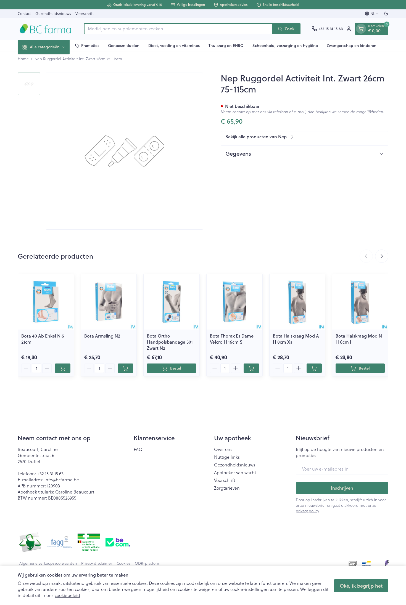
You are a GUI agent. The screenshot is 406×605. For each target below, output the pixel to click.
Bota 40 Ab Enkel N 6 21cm (42, 339)
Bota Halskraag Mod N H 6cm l (359, 339)
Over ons (223, 449)
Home (23, 59)
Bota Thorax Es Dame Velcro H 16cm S (232, 339)
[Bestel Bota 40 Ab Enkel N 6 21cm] (62, 368)
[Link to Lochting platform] (386, 563)
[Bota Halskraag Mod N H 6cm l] (360, 302)
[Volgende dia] (381, 256)
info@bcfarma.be (61, 479)
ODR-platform (147, 563)
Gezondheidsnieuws (53, 13)
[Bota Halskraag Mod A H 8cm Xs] (297, 302)
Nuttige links (227, 457)
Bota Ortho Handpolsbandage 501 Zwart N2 (170, 342)
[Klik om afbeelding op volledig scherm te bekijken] (124, 151)
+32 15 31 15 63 (50, 473)
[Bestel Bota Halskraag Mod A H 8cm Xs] (314, 368)
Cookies (123, 563)
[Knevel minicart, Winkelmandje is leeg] (361, 29)
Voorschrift (84, 13)
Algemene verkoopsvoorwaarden (48, 563)
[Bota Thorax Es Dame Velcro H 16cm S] (234, 302)
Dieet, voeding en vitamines (174, 45)
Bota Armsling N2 (102, 336)
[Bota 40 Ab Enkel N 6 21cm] (46, 302)
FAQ (138, 449)
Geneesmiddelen (123, 45)
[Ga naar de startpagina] (45, 28)
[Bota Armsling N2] (109, 302)
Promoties (90, 45)
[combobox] (178, 28)
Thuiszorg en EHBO (226, 45)
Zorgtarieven (227, 488)
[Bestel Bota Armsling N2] (125, 368)
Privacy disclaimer (96, 563)
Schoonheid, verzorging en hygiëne (285, 45)
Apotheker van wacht (235, 472)
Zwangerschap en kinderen (351, 45)
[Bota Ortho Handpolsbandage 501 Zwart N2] (171, 302)
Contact (24, 13)
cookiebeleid (67, 595)
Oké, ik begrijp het (361, 585)
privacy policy (307, 511)
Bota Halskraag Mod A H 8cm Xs (296, 339)
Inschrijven (342, 488)
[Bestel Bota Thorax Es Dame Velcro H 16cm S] (251, 368)
